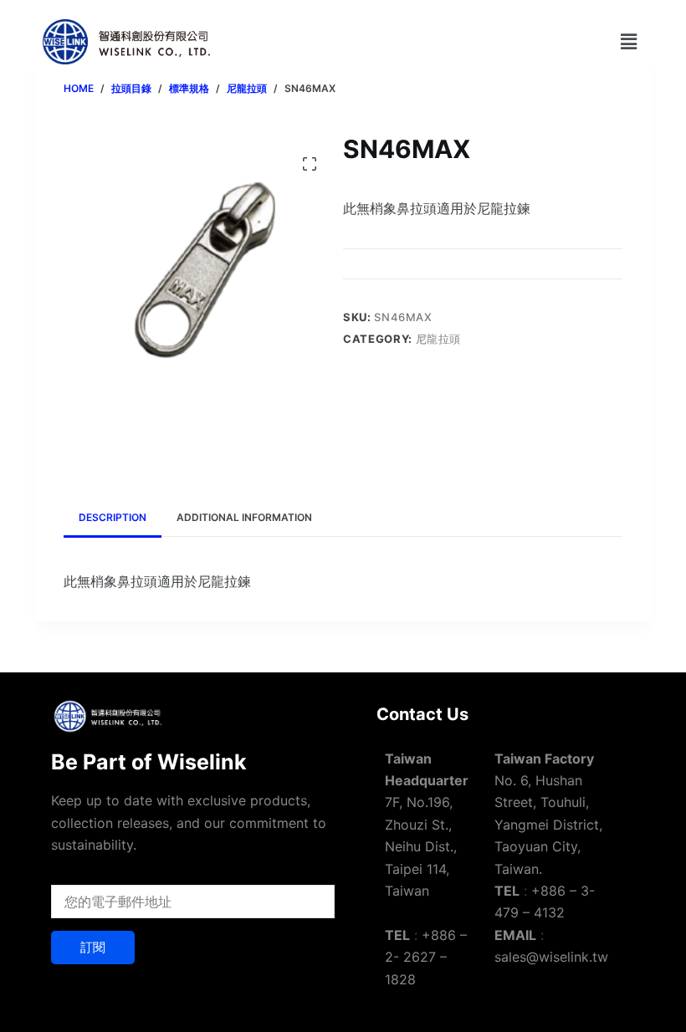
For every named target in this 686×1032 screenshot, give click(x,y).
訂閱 (92, 947)
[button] (629, 41)
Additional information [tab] (244, 517)
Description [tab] (112, 517)
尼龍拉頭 (439, 338)
